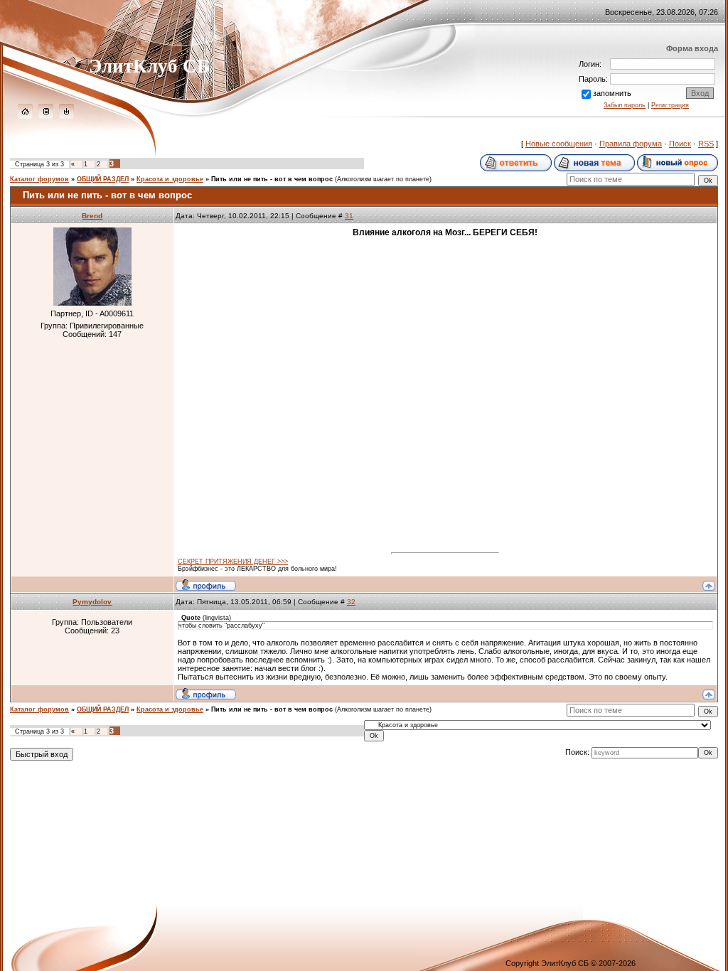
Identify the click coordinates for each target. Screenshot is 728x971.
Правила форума (630, 143)
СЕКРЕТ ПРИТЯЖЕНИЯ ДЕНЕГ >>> (233, 561)
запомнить (612, 93)
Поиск (680, 143)
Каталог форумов (39, 179)
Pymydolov (92, 602)
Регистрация (670, 105)
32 (351, 602)
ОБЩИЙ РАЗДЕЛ (103, 179)
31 (349, 216)
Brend (92, 216)
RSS (706, 143)
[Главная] (25, 116)
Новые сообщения (558, 143)
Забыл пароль (625, 105)
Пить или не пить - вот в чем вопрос (272, 179)
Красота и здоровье (169, 179)
